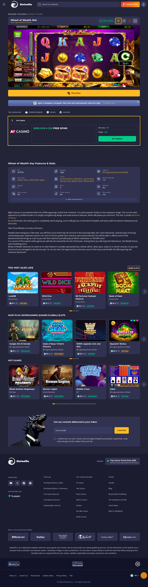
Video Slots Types (37, 180)
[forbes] (40, 537)
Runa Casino (81, 494)
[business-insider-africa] (63, 537)
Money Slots (65, 181)
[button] (17, 303)
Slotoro (79, 505)
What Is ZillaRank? (116, 511)
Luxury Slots (88, 179)
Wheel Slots (89, 181)
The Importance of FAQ (118, 500)
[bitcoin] (18, 537)
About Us (13, 576)
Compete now (109, 103)
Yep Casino (80, 488)
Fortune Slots (66, 179)
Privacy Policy (61, 576)
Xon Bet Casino (82, 511)
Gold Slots (77, 179)
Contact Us (23, 576)
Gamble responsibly (78, 553)
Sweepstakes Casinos (52, 505)
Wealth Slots (77, 181)
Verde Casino (81, 517)
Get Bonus (117, 139)
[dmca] (14, 563)
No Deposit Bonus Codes (53, 483)
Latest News (113, 505)
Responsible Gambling (117, 494)
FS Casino (80, 483)
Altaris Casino (81, 500)
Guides (111, 483)
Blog (110, 488)
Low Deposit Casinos (52, 500)
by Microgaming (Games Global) (21, 22)
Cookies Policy (48, 576)
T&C (71, 576)
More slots (134, 268)
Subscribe (121, 430)
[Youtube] (11, 483)
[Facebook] (24, 483)
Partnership (35, 576)
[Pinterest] (30, 483)
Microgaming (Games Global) (115, 172)
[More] (144, 575)
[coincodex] (130, 537)
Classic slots (22, 180)
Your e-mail (61, 430)
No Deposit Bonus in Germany (55, 488)
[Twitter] (17, 483)
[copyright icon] (85, 537)
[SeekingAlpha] (107, 537)
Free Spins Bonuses (51, 494)
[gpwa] (77, 563)
